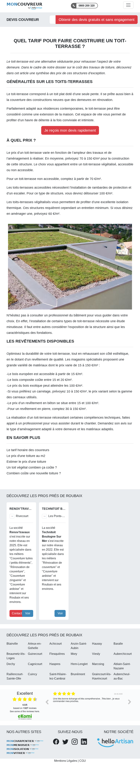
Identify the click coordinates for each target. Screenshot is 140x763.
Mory (74, 653)
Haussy (97, 643)
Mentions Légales (65, 760)
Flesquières (57, 653)
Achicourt (55, 643)
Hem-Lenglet (79, 664)
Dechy (11, 664)
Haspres (54, 664)
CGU (82, 760)
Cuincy (32, 674)
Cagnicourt (35, 664)
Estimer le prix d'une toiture (26, 461)
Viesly (96, 653)
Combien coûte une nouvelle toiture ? (34, 473)
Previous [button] (46, 701)
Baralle (118, 643)
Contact (17, 613)
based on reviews (24, 706)
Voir (27, 613)
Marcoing (98, 664)
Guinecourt (35, 653)
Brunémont (78, 674)
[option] (88, 704)
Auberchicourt (123, 653)
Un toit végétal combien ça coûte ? (32, 467)
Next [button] (129, 701)
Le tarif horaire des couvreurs (28, 450)
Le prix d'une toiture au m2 (26, 456)
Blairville (12, 643)
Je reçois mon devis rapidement (70, 130)
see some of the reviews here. (25, 711)
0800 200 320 (87, 5)
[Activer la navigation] (128, 5)
